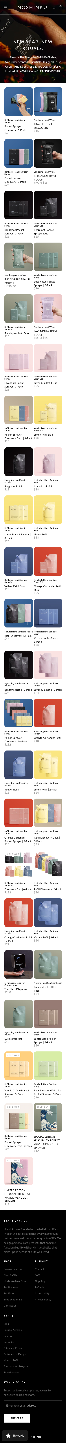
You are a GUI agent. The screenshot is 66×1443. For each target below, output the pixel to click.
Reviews (8, 1335)
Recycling (9, 1342)
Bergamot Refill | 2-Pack (18, 689)
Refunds (39, 1287)
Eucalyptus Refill (13, 1038)
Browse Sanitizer (13, 1269)
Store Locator (11, 1372)
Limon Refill (40, 534)
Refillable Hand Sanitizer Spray (16, 121)
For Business (11, 1287)
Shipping (40, 1281)
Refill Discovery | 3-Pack (18, 635)
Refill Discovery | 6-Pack (48, 889)
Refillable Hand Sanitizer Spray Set (45, 224)
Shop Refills (10, 1275)
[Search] (54, 7)
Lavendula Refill (43, 486)
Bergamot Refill (13, 486)
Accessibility (42, 1293)
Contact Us (10, 1305)
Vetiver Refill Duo (14, 586)
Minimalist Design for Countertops (14, 983)
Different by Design (15, 1354)
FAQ (37, 1275)
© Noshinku (33, 1437)
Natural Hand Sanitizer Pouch (18, 631)
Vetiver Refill (11, 789)
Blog (6, 1323)
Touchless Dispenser (16, 989)
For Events (10, 1293)
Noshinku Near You (15, 1281)
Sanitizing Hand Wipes (44, 120)
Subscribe (17, 1418)
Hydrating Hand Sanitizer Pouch (16, 481)
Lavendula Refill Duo (45, 382)
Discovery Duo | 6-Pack (17, 889)
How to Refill (11, 1360)
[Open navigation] (5, 7)
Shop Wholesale (13, 1299)
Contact (39, 1269)
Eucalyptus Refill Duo (16, 333)
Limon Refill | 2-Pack (45, 789)
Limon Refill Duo (43, 434)
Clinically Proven (13, 1348)
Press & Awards (13, 1329)
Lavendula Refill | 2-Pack (48, 689)
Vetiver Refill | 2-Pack (46, 937)
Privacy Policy (43, 1299)
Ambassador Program (16, 1366)
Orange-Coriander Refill (47, 737)
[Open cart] (60, 7)
